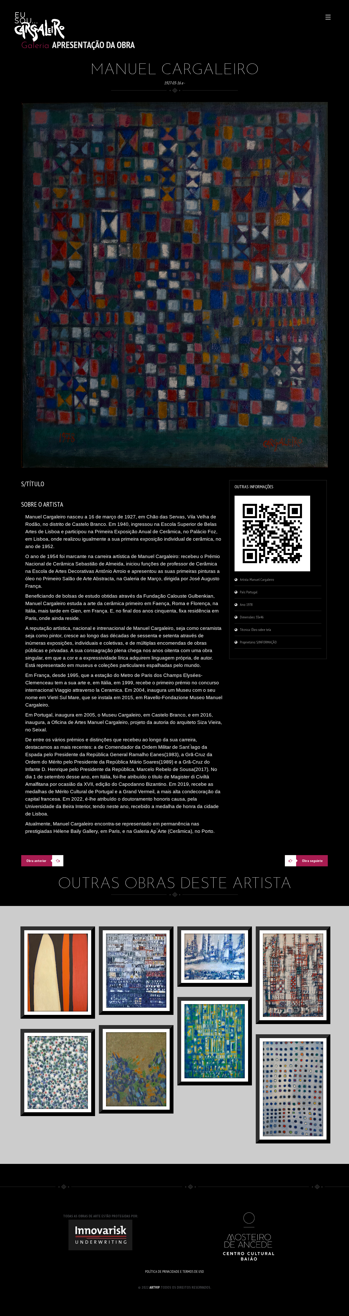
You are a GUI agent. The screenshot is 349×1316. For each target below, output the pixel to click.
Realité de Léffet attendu (57, 999)
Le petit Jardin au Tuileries (57, 1099)
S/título (298, 993)
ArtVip (154, 1287)
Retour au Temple (220, 1059)
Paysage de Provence (141, 989)
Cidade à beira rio (220, 975)
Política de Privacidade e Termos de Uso (174, 1271)
